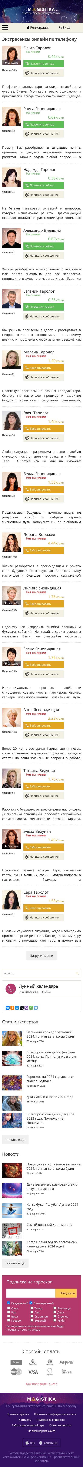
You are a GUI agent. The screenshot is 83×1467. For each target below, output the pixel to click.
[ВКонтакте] (8, 1008)
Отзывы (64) (8, 792)
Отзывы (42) (8, 130)
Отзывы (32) (8, 495)
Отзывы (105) (9, 556)
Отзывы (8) (8, 252)
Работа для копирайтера (28, 1425)
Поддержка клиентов (50, 1420)
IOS (32, 1443)
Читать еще (15, 1139)
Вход (66, 27)
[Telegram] (36, 1008)
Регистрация (39, 27)
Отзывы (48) (8, 853)
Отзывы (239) (9, 610)
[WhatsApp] (31, 1008)
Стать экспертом (60, 1425)
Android (50, 1443)
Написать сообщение (44, 73)
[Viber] (26, 1008)
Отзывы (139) (9, 671)
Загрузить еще (41, 955)
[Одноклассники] (12, 1008)
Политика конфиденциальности (55, 1414)
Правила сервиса (18, 1414)
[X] (22, 1008)
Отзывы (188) (9, 70)
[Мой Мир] (17, 1008)
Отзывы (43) (8, 313)
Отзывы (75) (8, 191)
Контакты (25, 1420)
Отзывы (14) (8, 435)
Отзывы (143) (9, 731)
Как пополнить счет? (41, 1384)
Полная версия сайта (41, 1431)
